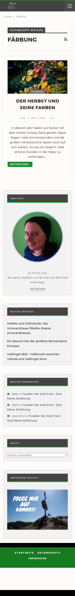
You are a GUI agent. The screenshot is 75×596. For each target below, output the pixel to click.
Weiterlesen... (20, 164)
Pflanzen (37, 91)
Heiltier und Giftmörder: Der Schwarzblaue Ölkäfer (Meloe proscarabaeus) (29, 328)
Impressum (37, 558)
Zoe (14, 393)
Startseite (24, 552)
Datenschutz (49, 552)
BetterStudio (42, 584)
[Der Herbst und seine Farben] (37, 77)
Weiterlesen (37, 289)
